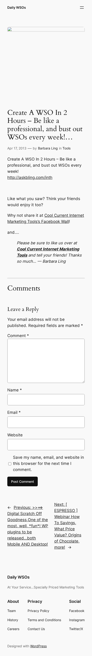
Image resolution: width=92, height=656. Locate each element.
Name (14, 390)
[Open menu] (82, 7)
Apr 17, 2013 (16, 148)
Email (14, 412)
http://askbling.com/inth (29, 177)
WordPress (38, 646)
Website (15, 435)
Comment (18, 335)
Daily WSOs (16, 7)
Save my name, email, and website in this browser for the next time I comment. (48, 463)
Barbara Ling (48, 148)
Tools (67, 148)
